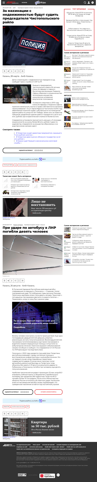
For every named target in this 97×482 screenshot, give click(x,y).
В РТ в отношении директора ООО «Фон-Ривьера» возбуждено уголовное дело (21, 180)
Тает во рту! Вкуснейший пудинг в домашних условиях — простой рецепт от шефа (82, 236)
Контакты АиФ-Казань (36, 447)
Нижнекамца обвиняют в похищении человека (48, 185)
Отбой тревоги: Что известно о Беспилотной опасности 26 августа (79, 29)
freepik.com (6, 276)
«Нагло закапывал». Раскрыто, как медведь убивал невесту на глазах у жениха (82, 63)
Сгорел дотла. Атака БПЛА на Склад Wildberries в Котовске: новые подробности (79, 37)
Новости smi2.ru (9, 217)
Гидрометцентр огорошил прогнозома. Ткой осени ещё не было (83, 105)
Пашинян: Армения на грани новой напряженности (82, 117)
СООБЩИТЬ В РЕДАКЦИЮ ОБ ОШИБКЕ (62, 449)
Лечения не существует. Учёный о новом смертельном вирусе (82, 228)
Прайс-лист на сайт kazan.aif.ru (76, 447)
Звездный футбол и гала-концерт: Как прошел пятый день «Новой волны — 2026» (79, 22)
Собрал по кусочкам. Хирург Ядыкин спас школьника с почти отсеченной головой (83, 248)
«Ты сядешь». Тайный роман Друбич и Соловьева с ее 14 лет (82, 123)
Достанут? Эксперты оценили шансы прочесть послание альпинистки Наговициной (83, 56)
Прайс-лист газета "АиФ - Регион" (54, 447)
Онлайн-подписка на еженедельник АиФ (69, 444)
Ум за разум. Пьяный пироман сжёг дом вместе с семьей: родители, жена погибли (35, 322)
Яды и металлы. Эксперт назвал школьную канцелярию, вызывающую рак (81, 88)
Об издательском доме (23, 444)
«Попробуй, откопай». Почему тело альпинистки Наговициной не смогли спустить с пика (82, 261)
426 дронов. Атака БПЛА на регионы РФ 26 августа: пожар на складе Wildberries (79, 14)
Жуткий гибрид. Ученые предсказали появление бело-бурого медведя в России (83, 254)
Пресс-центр (36, 444)
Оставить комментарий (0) (48, 392)
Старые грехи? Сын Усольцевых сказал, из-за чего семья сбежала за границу (82, 82)
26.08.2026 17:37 (7, 224)
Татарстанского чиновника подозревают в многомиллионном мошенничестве (45, 181)
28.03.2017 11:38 (7, 7)
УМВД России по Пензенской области (14, 66)
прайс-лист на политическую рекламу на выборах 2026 (33, 449)
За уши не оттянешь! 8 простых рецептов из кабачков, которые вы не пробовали (83, 69)
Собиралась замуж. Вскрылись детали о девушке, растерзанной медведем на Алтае (82, 242)
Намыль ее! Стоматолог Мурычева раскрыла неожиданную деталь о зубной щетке (82, 75)
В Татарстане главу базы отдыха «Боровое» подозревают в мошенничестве (20, 192)
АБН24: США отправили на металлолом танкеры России (80, 98)
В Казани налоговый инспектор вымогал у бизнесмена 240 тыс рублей (20, 186)
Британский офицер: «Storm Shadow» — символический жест (83, 111)
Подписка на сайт (21, 447)
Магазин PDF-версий (48, 444)
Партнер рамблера (32, 475)
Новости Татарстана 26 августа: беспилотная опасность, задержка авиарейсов (79, 44)
